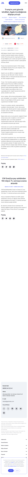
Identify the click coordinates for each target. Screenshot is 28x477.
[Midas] (2, 3)
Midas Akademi (4, 448)
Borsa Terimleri (4, 451)
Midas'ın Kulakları (4, 445)
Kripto (2, 457)
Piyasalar (3, 454)
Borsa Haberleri (22, 17)
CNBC (19, 159)
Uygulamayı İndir (14, 3)
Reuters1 (22, 159)
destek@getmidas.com (8, 401)
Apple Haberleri (9, 19)
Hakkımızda (3, 439)
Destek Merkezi (4, 442)
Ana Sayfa (4, 17)
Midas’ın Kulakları (13, 17)
